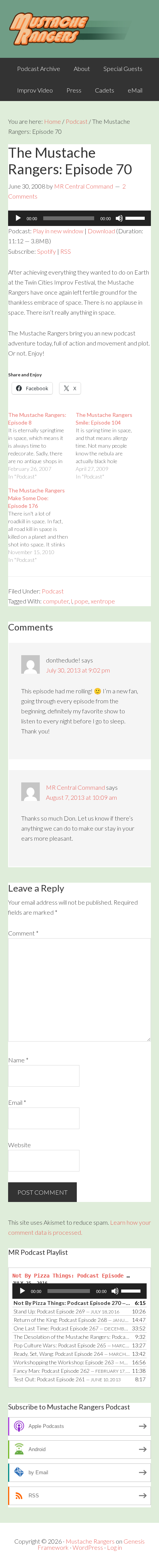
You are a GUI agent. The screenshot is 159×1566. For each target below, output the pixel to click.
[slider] (136, 217)
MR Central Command (75, 787)
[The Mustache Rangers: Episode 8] (42, 445)
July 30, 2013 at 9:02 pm (78, 670)
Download (101, 230)
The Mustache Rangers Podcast (79, 29)
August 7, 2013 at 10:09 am (81, 797)
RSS (65, 251)
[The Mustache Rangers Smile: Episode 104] (109, 445)
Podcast (53, 591)
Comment (23, 933)
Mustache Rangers (90, 1541)
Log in (114, 1547)
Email (17, 1102)
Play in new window (58, 230)
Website (19, 1144)
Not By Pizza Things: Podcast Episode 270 (74, 1276)
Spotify (46, 251)
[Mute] (119, 218)
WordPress (88, 1547)
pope (81, 601)
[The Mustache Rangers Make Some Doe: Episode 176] (42, 525)
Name (18, 1060)
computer (56, 601)
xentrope (103, 601)
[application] (79, 218)
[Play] (18, 218)
